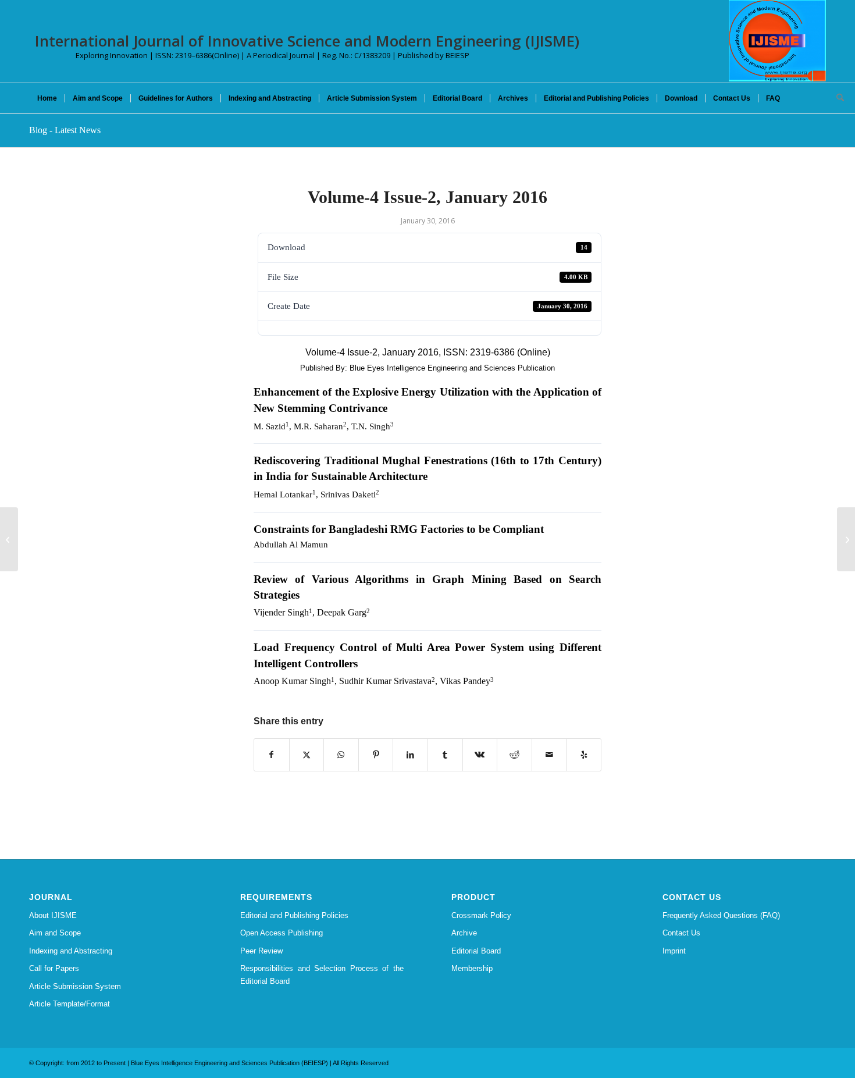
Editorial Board (476, 951)
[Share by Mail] (549, 755)
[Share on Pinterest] (376, 755)
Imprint (674, 951)
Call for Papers (54, 968)
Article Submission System (75, 986)
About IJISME (53, 915)
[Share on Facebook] (271, 755)
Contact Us (681, 932)
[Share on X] (307, 755)
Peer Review (261, 951)
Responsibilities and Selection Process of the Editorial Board (322, 974)
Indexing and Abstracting (70, 951)
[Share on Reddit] (514, 755)
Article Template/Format (69, 1003)
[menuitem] (47, 98)
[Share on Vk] (480, 755)
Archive (464, 932)
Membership (472, 968)
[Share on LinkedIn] (410, 755)
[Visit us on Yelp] (584, 755)
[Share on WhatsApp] (341, 755)
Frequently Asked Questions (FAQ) (721, 915)
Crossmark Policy (481, 915)
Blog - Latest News (65, 130)
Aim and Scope (55, 932)
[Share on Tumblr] (445, 755)
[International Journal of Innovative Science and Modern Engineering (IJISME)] (777, 40)
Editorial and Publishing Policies (294, 915)
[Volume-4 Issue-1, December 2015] (9, 539)
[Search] (836, 98)
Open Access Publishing (281, 932)
